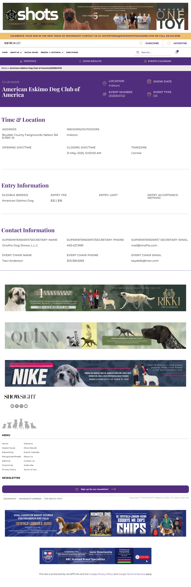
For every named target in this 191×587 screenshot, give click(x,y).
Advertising (7, 452)
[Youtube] (26, 406)
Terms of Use (30, 469)
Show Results (30, 448)
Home (4, 68)
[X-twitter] (17, 406)
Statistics (28, 443)
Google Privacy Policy (101, 574)
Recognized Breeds (11, 456)
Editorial (6, 461)
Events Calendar (32, 452)
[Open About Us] (21, 52)
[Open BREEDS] (50, 52)
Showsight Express (30, 498)
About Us (28, 456)
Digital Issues (8, 448)
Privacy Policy (9, 469)
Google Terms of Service (132, 574)
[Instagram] (21, 406)
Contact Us (29, 461)
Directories (7, 465)
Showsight (9, 498)
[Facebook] (12, 406)
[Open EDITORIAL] (62, 52)
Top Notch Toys (53, 498)
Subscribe (28, 465)
